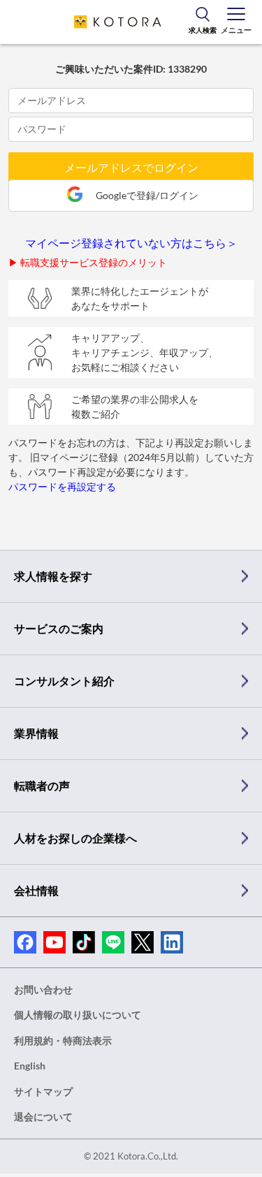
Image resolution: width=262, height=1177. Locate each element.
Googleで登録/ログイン (147, 195)
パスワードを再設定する (62, 486)
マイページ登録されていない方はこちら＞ (131, 243)
